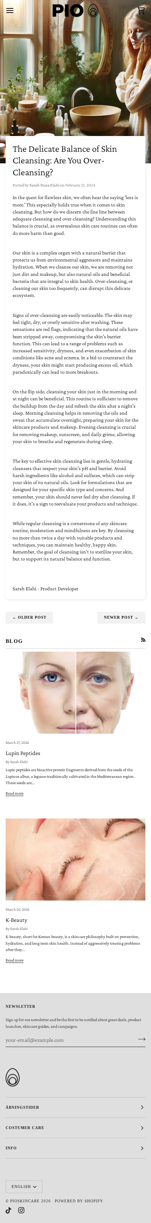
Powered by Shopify (79, 1201)
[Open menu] (16, 10)
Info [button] (11, 1148)
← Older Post (29, 617)
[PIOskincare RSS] (143, 640)
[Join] (139, 1039)
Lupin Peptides (23, 753)
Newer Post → (121, 617)
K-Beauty (16, 920)
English (21, 1186)
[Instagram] (21, 1210)
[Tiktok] (8, 1210)
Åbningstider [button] (22, 1107)
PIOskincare (25, 1201)
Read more (15, 793)
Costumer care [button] (25, 1128)
